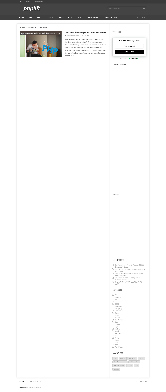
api (137, 365)
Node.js (117, 329)
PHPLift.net (24, 387)
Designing (118, 308)
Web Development (120, 362)
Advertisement (38, 1)
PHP (30, 17)
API (116, 295)
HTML (70, 17)
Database (118, 306)
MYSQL (116, 369)
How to (122, 358)
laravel (141, 358)
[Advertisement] (129, 127)
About (22, 381)
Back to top (139, 381)
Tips (116, 342)
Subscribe (129, 52)
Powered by (123, 59)
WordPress (119, 347)
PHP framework (119, 365)
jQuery (80, 17)
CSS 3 (117, 304)
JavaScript (119, 320)
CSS (116, 302)
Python (117, 338)
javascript (132, 358)
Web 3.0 (117, 345)
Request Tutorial (110, 17)
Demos (28, 1)
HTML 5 (117, 318)
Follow (142, 17)
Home (20, 1)
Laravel (50, 17)
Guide (117, 313)
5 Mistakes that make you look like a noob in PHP (85, 32)
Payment (118, 333)
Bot (116, 299)
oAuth (117, 331)
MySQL (39, 17)
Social (117, 340)
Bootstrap (118, 297)
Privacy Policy (36, 381)
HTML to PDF (134, 362)
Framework (93, 17)
